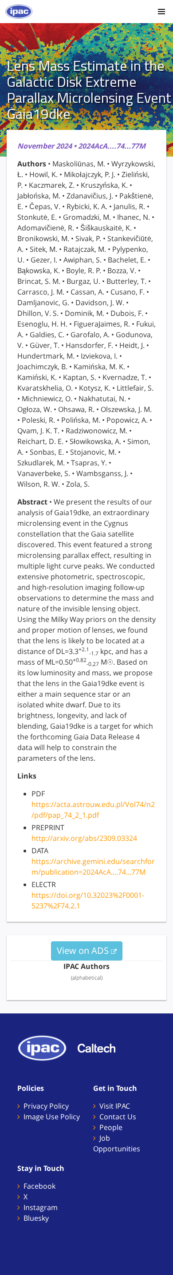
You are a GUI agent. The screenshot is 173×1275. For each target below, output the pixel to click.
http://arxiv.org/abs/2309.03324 (84, 838)
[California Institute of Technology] (101, 1047)
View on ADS (84, 950)
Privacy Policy (46, 1106)
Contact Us (117, 1117)
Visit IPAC (114, 1106)
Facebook (39, 1186)
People (110, 1127)
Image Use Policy (52, 1117)
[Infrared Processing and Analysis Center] (46, 1047)
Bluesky (36, 1218)
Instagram (41, 1207)
